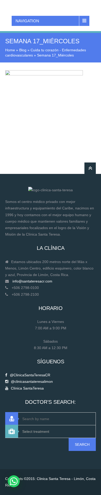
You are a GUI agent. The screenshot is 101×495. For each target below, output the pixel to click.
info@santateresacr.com (32, 281)
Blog (22, 50)
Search (82, 444)
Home (10, 50)
